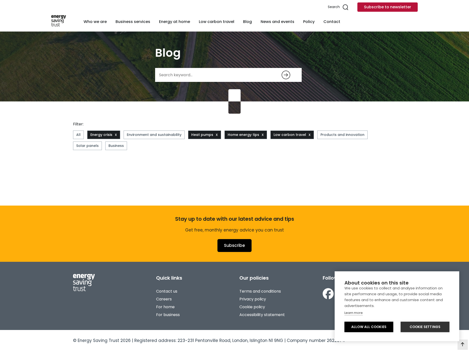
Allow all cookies (368, 327)
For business (168, 315)
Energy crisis (101, 134)
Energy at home (174, 21)
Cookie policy (252, 307)
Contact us (166, 291)
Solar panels (87, 145)
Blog (247, 21)
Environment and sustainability (154, 134)
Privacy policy (252, 299)
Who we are (95, 21)
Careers (164, 299)
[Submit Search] (286, 75)
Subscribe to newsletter (387, 7)
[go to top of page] (463, 345)
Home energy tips (243, 134)
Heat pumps (202, 134)
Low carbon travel (216, 21)
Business (116, 145)
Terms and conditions (260, 291)
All (78, 134)
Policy (309, 21)
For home (165, 307)
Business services (133, 21)
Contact (331, 21)
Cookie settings (425, 327)
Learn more (353, 312)
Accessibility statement (262, 315)
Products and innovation (342, 134)
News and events (277, 21)
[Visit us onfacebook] (328, 294)
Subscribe (234, 245)
